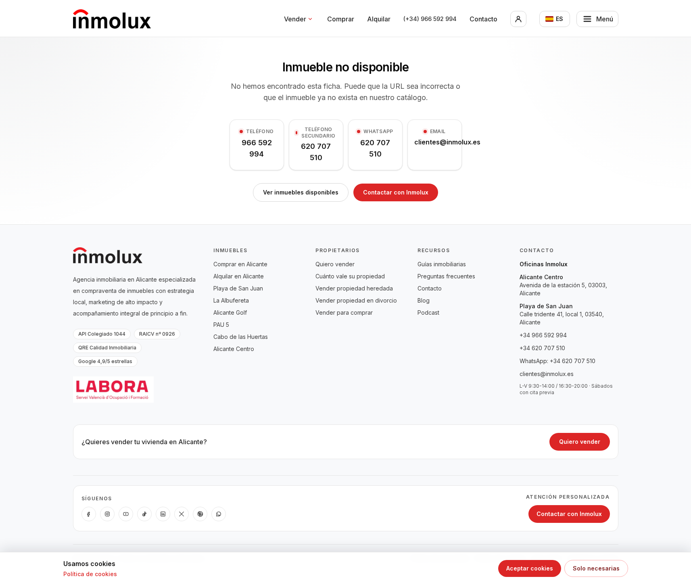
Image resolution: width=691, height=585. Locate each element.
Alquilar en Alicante (238, 276)
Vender (295, 19)
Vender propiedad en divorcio (356, 300)
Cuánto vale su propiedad (350, 276)
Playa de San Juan (238, 288)
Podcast (428, 312)
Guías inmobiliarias (442, 264)
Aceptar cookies (529, 568)
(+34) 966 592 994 (430, 18)
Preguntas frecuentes (446, 276)
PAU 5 (221, 324)
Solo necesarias (596, 568)
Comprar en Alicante (240, 264)
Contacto (483, 19)
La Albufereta (231, 300)
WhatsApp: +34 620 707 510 (557, 360)
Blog (424, 300)
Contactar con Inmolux (395, 192)
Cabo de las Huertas (240, 336)
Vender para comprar (344, 312)
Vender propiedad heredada (354, 288)
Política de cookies (90, 573)
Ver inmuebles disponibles (300, 192)
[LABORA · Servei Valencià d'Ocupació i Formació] (113, 389)
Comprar (340, 19)
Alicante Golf (230, 312)
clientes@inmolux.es (547, 373)
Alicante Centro (233, 348)
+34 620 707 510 (542, 348)
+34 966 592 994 (543, 335)
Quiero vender (335, 264)
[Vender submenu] (310, 19)
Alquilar (378, 19)
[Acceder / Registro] (518, 19)
